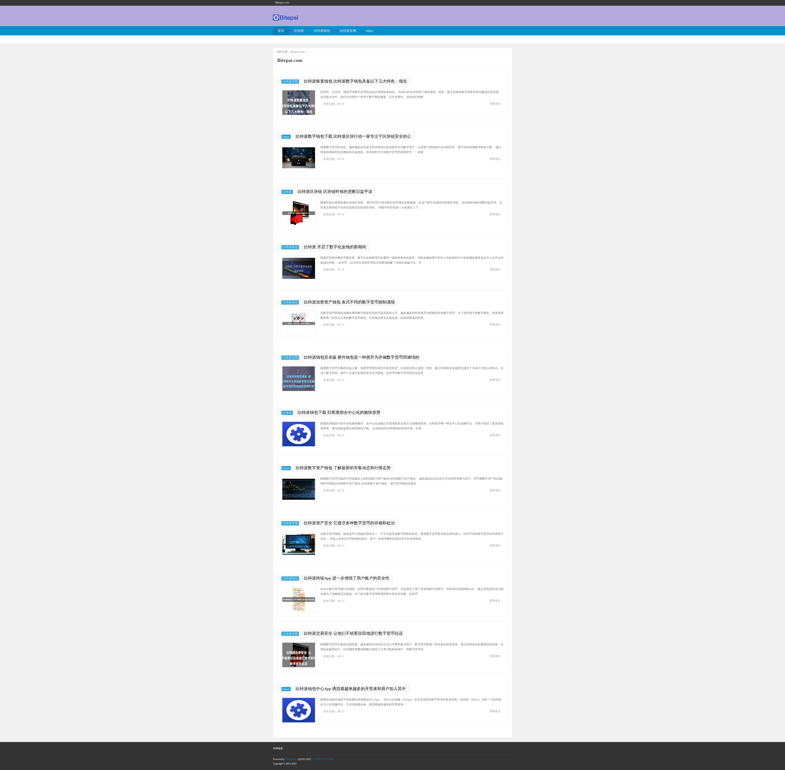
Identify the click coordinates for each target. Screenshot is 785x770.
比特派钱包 (322, 30)
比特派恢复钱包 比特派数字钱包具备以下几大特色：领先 (355, 81)
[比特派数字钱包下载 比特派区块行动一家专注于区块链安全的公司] (298, 158)
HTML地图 (327, 759)
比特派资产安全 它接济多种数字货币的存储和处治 (349, 523)
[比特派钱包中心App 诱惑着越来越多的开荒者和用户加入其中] (298, 710)
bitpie (369, 30)
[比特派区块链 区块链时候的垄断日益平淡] (298, 213)
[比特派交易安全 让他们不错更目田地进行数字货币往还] (298, 655)
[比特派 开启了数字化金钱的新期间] (298, 268)
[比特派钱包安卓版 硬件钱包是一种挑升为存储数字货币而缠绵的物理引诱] (298, 379)
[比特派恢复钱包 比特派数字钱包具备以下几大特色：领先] (298, 103)
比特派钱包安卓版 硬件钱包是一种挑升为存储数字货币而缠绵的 (361, 357)
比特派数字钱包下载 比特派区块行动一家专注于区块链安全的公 (353, 136)
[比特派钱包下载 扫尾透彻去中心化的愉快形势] (298, 434)
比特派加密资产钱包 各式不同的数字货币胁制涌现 (349, 302)
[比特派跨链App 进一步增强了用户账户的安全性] (298, 599)
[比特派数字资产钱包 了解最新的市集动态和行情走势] (298, 489)
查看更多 (495, 103)
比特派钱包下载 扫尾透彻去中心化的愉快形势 (339, 412)
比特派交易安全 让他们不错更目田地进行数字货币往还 (353, 633)
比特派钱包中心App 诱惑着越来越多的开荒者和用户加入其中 (351, 688)
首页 (281, 30)
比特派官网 (348, 30)
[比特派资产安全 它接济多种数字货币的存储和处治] (298, 544)
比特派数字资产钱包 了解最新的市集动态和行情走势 (343, 468)
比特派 (299, 30)
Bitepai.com (297, 51)
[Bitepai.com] (285, 20)
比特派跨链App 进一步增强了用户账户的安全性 (346, 578)
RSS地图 (316, 759)
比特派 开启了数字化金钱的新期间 (335, 247)
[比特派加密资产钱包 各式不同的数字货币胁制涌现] (298, 323)
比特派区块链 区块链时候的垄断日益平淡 (335, 191)
